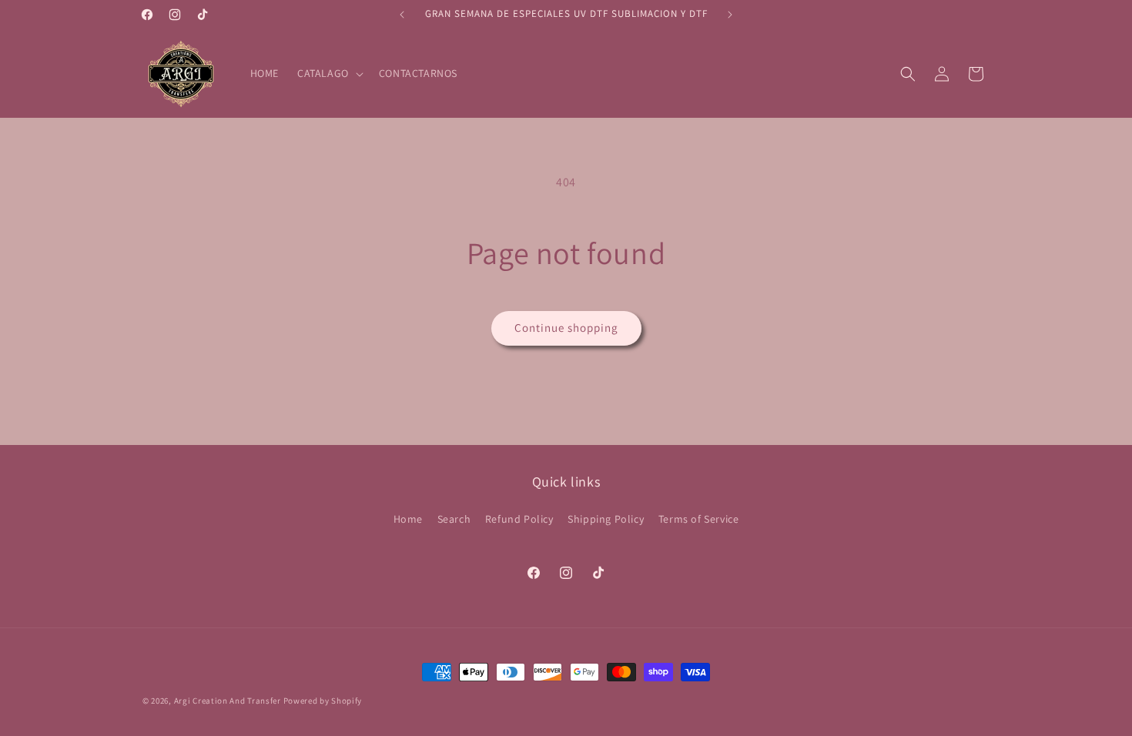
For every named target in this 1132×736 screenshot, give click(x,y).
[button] (329, 73)
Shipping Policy (606, 519)
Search (454, 519)
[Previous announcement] (402, 14)
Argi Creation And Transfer (228, 700)
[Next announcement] (730, 14)
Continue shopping (566, 327)
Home (408, 519)
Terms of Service (698, 519)
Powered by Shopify (323, 700)
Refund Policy (519, 519)
